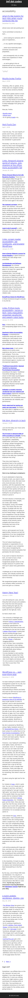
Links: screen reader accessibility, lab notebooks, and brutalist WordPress (13, 242)
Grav (14, 815)
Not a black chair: (8, 348)
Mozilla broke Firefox (11, 78)
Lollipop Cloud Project (9, 631)
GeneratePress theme (11, 729)
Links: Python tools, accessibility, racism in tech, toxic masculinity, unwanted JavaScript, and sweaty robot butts (12, 312)
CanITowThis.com (8, 939)
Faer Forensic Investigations (11, 733)
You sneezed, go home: (9, 204)
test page (13, 929)
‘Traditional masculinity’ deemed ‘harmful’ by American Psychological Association (13, 368)
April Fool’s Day (9, 124)
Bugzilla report (7, 113)
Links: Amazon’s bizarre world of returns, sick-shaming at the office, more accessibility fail (12, 164)
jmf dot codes (14, 1)
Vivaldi (13, 117)
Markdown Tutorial (11, 886)
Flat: (3, 324)
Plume (10, 639)
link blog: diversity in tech (14, 420)
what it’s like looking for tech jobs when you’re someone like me (12, 18)
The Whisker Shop (8, 905)
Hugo (13, 784)
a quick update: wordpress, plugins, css (13, 897)
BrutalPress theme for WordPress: (13, 297)
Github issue (7, 115)
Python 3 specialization (16, 621)
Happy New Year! (10, 592)
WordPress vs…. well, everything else (12, 673)
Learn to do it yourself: (9, 228)
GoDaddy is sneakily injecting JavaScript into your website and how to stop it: (13, 391)
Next (8, 961)
